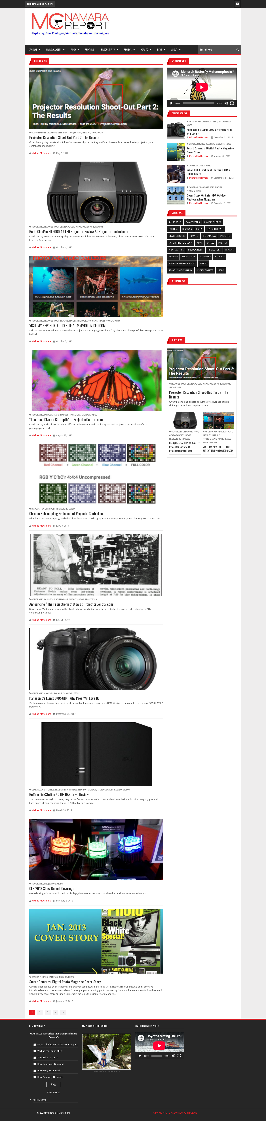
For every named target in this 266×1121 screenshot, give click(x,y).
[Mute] (226, 103)
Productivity (61, 790)
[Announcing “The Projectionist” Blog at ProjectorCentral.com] (96, 565)
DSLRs (57, 693)
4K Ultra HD (37, 227)
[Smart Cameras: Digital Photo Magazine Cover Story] (96, 941)
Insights (64, 321)
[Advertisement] (191, 26)
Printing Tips (176, 250)
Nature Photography (80, 321)
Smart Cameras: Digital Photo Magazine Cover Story (65, 981)
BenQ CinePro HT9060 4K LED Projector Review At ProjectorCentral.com (78, 231)
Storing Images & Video (110, 790)
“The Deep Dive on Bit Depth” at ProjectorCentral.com (66, 419)
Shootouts (97, 132)
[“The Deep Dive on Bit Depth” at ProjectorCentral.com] (96, 380)
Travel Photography (109, 321)
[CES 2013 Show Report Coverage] (96, 849)
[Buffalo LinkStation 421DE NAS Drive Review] (96, 754)
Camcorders (193, 222)
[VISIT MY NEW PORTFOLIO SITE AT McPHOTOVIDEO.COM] (96, 286)
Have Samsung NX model (50, 1077)
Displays (48, 415)
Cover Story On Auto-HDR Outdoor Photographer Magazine (207, 197)
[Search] (237, 49)
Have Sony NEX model (48, 1070)
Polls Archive (39, 1099)
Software (205, 256)
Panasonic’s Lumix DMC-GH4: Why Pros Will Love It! (64, 698)
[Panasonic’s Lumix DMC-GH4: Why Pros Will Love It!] (96, 659)
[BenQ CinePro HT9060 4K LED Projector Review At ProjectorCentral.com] (96, 192)
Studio (126, 790)
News (66, 132)
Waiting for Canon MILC (49, 1051)
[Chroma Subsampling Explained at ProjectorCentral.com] (96, 474)
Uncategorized (205, 270)
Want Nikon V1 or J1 (47, 1057)
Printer (222, 243)
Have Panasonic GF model (50, 1064)
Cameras (48, 693)
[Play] (171, 103)
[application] (202, 87)
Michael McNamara (41, 153)
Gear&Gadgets (54, 132)
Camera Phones (39, 977)
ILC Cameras (67, 693)
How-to (194, 236)
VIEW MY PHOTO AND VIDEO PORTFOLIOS (175, 1112)
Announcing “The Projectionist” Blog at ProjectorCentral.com (71, 604)
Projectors (75, 132)
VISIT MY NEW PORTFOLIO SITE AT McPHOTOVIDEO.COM (67, 325)
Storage (86, 415)
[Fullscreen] (232, 103)
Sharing (82, 790)
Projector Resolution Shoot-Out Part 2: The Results (64, 137)
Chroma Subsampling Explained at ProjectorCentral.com (67, 513)
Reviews (86, 132)
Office (51, 790)
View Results (53, 1092)
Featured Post (38, 132)
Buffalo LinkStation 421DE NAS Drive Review (59, 794)
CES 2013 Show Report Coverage (51, 888)
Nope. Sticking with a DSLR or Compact (57, 1044)
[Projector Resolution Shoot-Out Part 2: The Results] (96, 98)
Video (94, 415)
